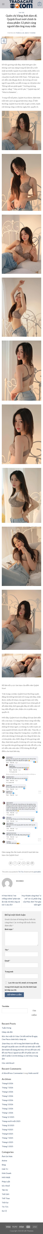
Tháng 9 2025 (7, 1129)
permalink (37, 872)
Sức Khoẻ (6, 1186)
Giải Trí (5, 1169)
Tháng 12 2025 (8, 1117)
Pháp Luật (6, 1181)
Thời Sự (5, 1202)
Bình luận (9, 929)
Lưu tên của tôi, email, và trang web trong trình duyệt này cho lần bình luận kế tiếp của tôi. (21, 986)
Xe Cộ (4, 1211)
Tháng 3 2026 (7, 1104)
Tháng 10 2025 (8, 1125)
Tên (7, 950)
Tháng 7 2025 (7, 1138)
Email (7, 961)
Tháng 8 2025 (7, 1134)
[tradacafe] (21, 4)
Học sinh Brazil (8, 1063)
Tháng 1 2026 (7, 1113)
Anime (4, 1160)
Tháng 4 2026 (7, 1100)
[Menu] (3, 4)
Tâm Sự (5, 1190)
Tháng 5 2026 (7, 1096)
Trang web (9, 972)
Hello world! (33, 1073)
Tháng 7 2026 (7, 1087)
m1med (32, 33)
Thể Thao (6, 1198)
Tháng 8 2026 (7, 1083)
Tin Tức (21, 12)
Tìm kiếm (5, 1006)
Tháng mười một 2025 (11, 1121)
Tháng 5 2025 (7, 1146)
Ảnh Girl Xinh (7, 1156)
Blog (4, 1165)
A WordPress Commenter (12, 1073)
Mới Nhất (6, 1177)
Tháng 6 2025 (7, 1142)
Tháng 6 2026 (7, 1092)
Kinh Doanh (6, 1173)
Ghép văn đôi (7, 1032)
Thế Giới (5, 1194)
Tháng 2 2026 (7, 1108)
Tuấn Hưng (6, 1028)
